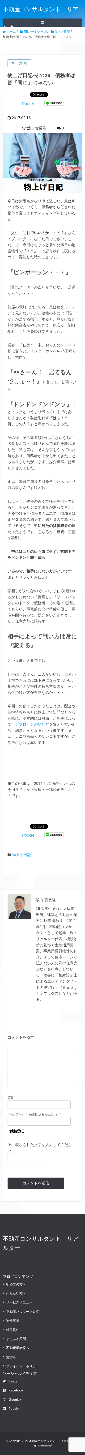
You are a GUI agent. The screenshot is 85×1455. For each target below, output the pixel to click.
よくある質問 (16, 1339)
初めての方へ (16, 1284)
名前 (10, 1097)
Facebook (15, 1390)
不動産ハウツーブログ (22, 1311)
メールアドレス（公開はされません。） (33, 1114)
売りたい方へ (16, 1293)
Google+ (15, 1399)
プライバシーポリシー (22, 1366)
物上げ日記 (21, 855)
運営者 (11, 1357)
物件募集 (12, 1320)
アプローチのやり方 (32, 724)
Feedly (13, 1408)
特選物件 (12, 1330)
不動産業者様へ (17, 1348)
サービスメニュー (19, 1302)
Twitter (14, 1381)
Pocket (28, 104)
